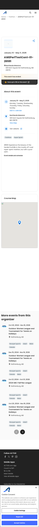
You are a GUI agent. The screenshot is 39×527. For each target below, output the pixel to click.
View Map (13, 123)
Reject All (19, 517)
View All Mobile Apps (11, 476)
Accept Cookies (19, 523)
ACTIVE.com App (10, 465)
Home (3, 17)
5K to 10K (7, 471)
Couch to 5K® (9, 468)
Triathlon (11, 17)
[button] (33, 41)
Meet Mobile (8, 474)
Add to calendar (16, 110)
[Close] (36, 487)
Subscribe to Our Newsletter (14, 484)
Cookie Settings (19, 511)
